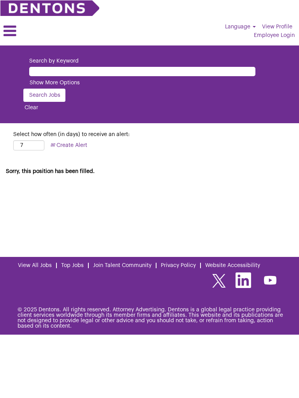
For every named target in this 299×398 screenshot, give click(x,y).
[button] (50, 31)
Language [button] (238, 27)
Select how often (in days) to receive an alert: (71, 134)
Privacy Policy (178, 265)
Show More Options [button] (55, 83)
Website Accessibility (232, 265)
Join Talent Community (122, 265)
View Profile (277, 27)
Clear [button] (31, 107)
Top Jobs (72, 265)
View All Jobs (35, 265)
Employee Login (274, 35)
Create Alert (71, 145)
